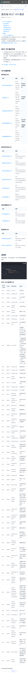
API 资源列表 (6, 23)
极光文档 (3, 9)
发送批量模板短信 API (7, 136)
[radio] (1, 671)
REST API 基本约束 (7, 21)
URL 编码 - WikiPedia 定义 (9, 64)
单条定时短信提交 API (7, 156)
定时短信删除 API (6, 197)
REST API (12, 9)
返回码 (4, 33)
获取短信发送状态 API (7, 238)
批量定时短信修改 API (7, 179)
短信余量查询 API (7, 29)
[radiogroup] (5, 671)
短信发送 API (6, 25)
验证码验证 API (5, 97)
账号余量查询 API (6, 214)
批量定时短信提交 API (7, 163)
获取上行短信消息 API (7, 245)
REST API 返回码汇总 (8, 35)
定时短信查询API (6, 188)
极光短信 (7, 9)
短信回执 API (6, 31)
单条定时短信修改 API (7, 170)
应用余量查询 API (6, 220)
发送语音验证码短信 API (7, 110)
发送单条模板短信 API (7, 123)
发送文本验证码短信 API (7, 85)
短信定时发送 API (7, 27)
